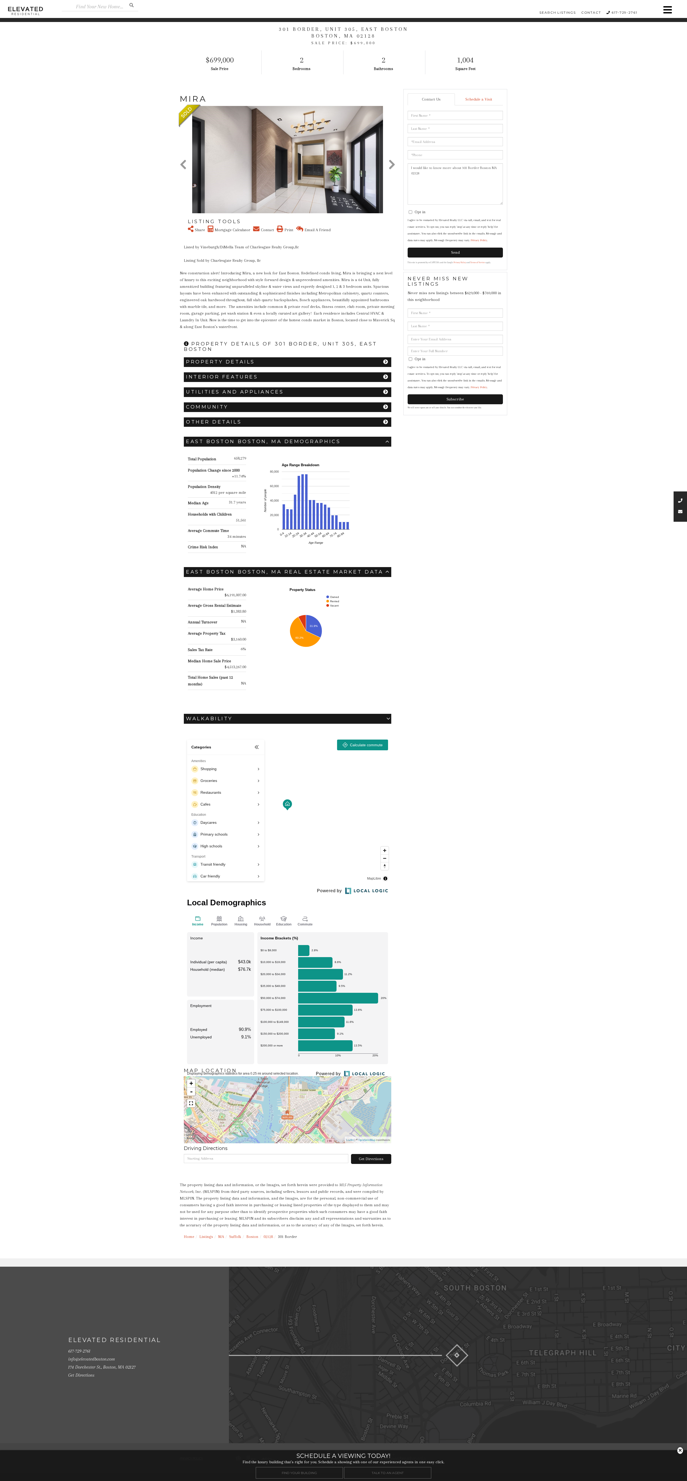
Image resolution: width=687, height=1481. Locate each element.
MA (221, 1236)
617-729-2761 (624, 12)
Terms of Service (477, 262)
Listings (206, 1236)
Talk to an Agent (388, 1473)
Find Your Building (299, 1473)
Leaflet (350, 1140)
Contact (591, 12)
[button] (131, 5)
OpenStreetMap (367, 1140)
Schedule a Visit (478, 99)
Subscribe (455, 399)
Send (455, 252)
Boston (252, 1236)
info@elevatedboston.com (91, 1359)
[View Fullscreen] (191, 1103)
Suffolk (235, 1236)
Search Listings (557, 12)
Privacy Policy (479, 240)
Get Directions (371, 1158)
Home (189, 1236)
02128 (268, 1236)
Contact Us (431, 99)
